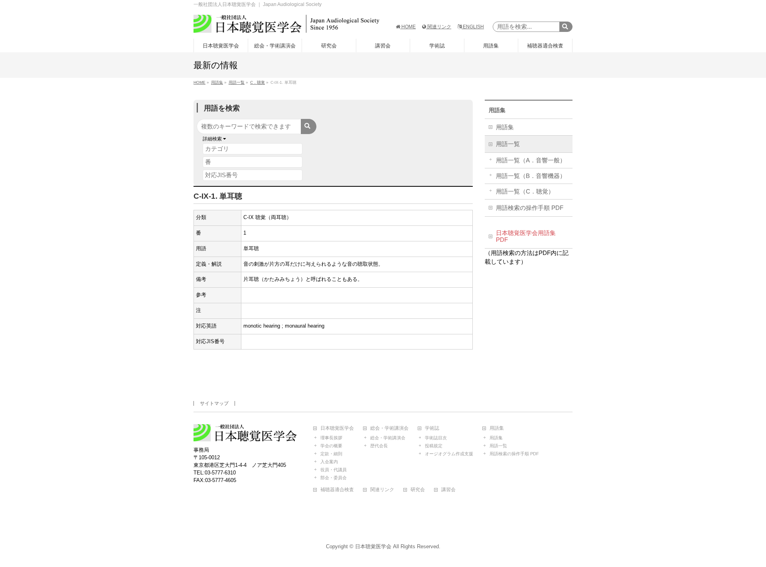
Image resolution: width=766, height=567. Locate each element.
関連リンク (438, 27)
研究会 (418, 489)
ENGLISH (473, 27)
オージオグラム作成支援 (449, 453)
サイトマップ (214, 403)
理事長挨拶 (331, 437)
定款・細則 (331, 453)
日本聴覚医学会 (337, 428)
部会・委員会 (333, 477)
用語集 (497, 110)
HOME (408, 27)
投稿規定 (433, 445)
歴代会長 (379, 445)
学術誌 (432, 428)
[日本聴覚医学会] (286, 23)
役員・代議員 (333, 469)
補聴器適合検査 (337, 489)
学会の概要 (331, 445)
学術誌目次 (436, 437)
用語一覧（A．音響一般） (531, 160)
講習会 (448, 489)
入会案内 (329, 461)
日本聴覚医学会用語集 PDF (526, 236)
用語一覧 (508, 144)
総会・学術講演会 (389, 428)
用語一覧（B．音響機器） (531, 176)
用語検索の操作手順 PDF (529, 208)
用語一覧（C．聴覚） (525, 191)
